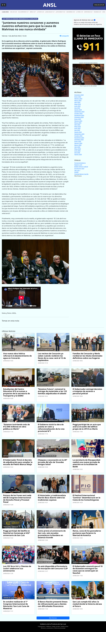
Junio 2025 (77, 128)
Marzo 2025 (77, 123)
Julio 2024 (77, 108)
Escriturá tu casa (79, 168)
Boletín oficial (64, 626)
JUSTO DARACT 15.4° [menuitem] (60, 12)
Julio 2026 (77, 152)
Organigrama (41, 626)
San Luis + (77, 170)
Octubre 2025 (78, 136)
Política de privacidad (59, 628)
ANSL (49, 5)
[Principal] (3, 4)
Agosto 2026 (78, 154)
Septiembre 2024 (79, 112)
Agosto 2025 (78, 132)
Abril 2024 (77, 102)
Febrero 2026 (78, 143)
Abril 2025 (77, 125)
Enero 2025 (77, 119)
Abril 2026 (77, 147)
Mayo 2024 (77, 104)
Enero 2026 (77, 141)
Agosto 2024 (78, 110)
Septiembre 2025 (79, 134)
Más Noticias (53, 618)
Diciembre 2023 (79, 95)
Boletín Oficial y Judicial (81, 166)
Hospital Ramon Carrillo (81, 174)
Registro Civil (78, 165)
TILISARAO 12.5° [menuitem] (97, 12)
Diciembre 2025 (79, 139)
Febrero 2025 (78, 121)
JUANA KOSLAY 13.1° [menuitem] (50, 12)
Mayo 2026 (77, 149)
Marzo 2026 (77, 145)
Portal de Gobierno (80, 163)
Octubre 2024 (78, 113)
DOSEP (76, 172)
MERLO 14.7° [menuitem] (33, 12)
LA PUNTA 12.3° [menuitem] (40, 12)
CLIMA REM (5, 12)
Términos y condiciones (47, 628)
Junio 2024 (77, 106)
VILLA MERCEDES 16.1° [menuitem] (23, 12)
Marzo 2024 (77, 100)
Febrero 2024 (78, 98)
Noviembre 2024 (79, 115)
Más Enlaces (78, 176)
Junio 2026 (77, 151)
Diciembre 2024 (79, 117)
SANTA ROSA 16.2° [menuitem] (88, 12)
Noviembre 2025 (79, 138)
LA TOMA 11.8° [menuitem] (79, 12)
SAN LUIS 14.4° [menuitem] (13, 12)
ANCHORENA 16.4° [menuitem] (70, 12)
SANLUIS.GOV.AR (99, 5)
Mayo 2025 (77, 126)
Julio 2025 (77, 130)
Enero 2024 (77, 97)
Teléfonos (48, 626)
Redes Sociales (56, 626)
